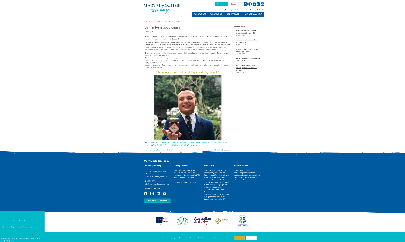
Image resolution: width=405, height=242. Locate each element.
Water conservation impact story (248, 58)
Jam (214, 143)
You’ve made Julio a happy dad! (218, 150)
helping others (201, 143)
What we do (216, 14)
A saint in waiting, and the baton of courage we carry (248, 50)
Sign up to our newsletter (157, 200)
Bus (157, 143)
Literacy (219, 143)
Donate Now (221, 4)
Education (186, 143)
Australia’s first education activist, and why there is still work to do (246, 67)
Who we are (200, 14)
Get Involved (233, 14)
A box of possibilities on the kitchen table (246, 41)
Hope (210, 143)
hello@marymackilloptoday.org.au (156, 184)
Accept (240, 238)
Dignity (179, 143)
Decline (251, 238)
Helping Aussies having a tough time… (159, 150)
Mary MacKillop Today (161, 145)
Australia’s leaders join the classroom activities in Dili (246, 31)
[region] (202, 237)
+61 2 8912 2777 (149, 181)
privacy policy (228, 238)
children (163, 143)
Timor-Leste (192, 145)
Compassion (171, 143)
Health (193, 143)
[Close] (402, 234)
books (153, 143)
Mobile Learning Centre (178, 145)
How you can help (253, 14)
